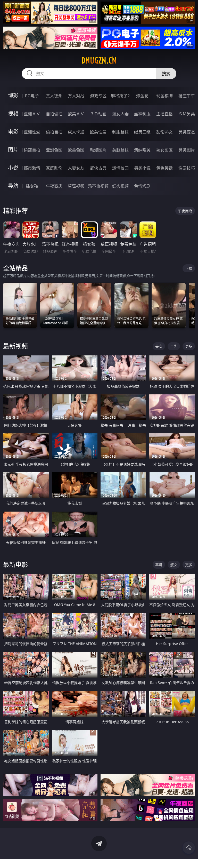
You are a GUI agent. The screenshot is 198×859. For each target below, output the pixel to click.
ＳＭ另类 (186, 114)
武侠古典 (98, 168)
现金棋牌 (164, 96)
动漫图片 (98, 150)
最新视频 (15, 346)
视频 (13, 113)
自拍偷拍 (54, 114)
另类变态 (186, 132)
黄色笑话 (164, 168)
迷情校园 (120, 168)
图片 (13, 149)
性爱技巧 (186, 168)
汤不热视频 (98, 186)
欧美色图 (76, 150)
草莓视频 (76, 186)
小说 (13, 167)
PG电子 (32, 96)
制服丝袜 (120, 132)
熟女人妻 (120, 114)
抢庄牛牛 (186, 96)
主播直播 (164, 114)
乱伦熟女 (164, 132)
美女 (158, 346)
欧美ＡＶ (76, 114)
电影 (13, 131)
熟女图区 (164, 150)
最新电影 (15, 564)
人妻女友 (76, 168)
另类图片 (186, 150)
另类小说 (142, 168)
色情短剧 (142, 186)
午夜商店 (54, 186)
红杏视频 (120, 186)
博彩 (13, 95)
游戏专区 (98, 96)
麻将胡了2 (120, 96)
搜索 (166, 73)
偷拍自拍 (54, 132)
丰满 (158, 564)
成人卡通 (76, 132)
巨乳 (173, 346)
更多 (188, 346)
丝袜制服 (142, 114)
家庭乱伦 (54, 168)
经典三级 (142, 132)
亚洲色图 (54, 150)
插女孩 (32, 186)
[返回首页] (189, 847)
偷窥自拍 (32, 150)
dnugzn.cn (99, 60)
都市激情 (32, 168)
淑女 (173, 564)
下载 (188, 268)
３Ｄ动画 (98, 114)
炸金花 (142, 96)
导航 (13, 185)
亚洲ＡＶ (32, 114)
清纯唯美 (142, 150)
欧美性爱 (98, 132)
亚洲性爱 (32, 132)
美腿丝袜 (120, 150)
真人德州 (54, 96)
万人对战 (76, 96)
